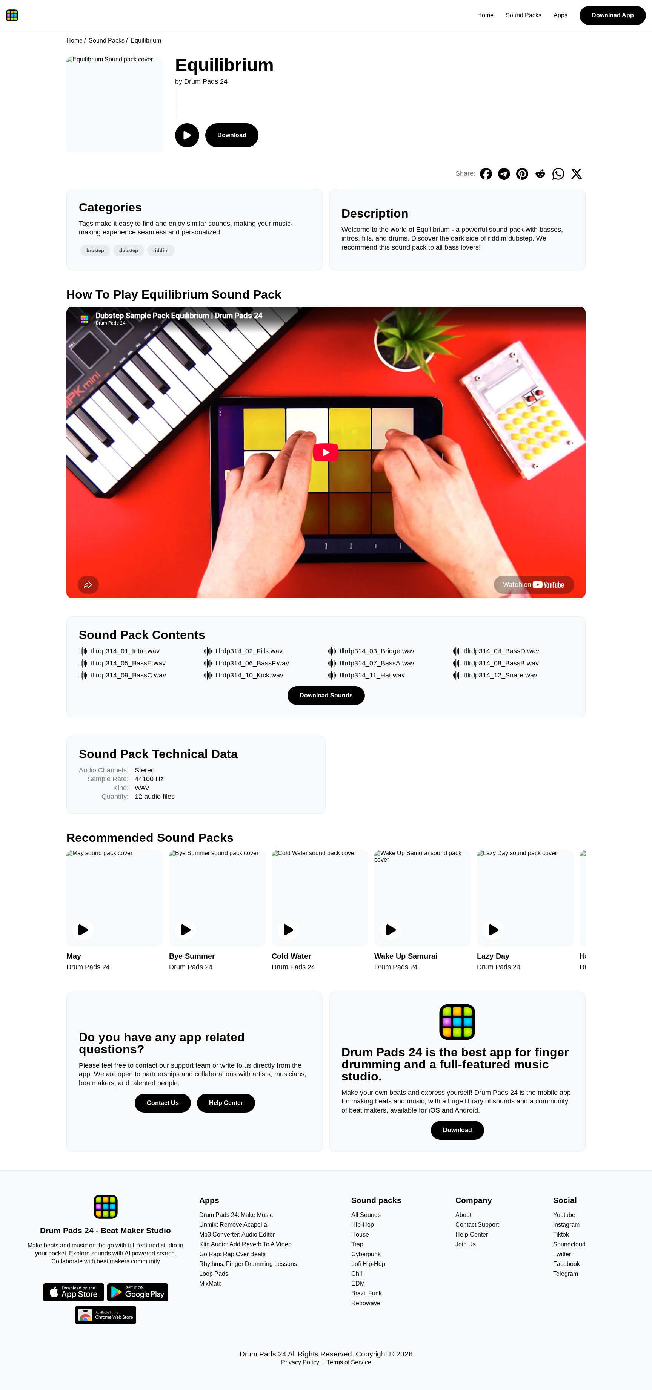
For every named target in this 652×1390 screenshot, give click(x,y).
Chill (357, 1273)
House (360, 1234)
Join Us (465, 1244)
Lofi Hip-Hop (368, 1264)
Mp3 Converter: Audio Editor (237, 1234)
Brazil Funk (366, 1293)
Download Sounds (326, 695)
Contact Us (163, 1103)
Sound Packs (523, 15)
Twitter (562, 1254)
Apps (560, 15)
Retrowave (365, 1303)
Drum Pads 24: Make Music (236, 1215)
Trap (357, 1244)
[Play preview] (83, 929)
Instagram (566, 1224)
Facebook (566, 1264)
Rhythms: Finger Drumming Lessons (248, 1264)
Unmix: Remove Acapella (233, 1224)
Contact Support (477, 1224)
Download (231, 135)
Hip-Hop (362, 1224)
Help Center (226, 1103)
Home (485, 15)
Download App (613, 15)
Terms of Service (349, 1362)
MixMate (210, 1283)
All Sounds (366, 1215)
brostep (95, 250)
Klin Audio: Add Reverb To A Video (245, 1244)
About (463, 1215)
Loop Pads (213, 1273)
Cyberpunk (366, 1254)
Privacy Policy (300, 1362)
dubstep (128, 250)
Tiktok (561, 1234)
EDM (358, 1283)
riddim (161, 250)
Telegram (565, 1273)
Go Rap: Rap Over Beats (232, 1254)
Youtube (564, 1215)
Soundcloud (569, 1244)
